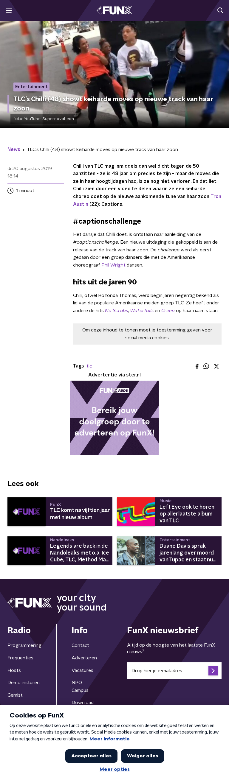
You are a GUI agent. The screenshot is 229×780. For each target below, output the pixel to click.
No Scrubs (116, 310)
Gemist (15, 695)
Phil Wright (113, 265)
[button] (9, 10)
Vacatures (82, 670)
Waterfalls (142, 310)
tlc (89, 366)
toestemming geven (179, 330)
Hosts (14, 670)
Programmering (24, 645)
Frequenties (20, 658)
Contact (80, 645)
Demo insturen (23, 682)
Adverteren (84, 658)
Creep (168, 310)
